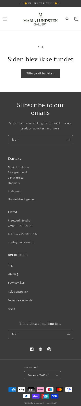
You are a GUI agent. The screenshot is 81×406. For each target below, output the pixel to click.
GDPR (11, 309)
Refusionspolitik (18, 291)
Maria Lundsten (36, 403)
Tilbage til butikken (40, 73)
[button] (5, 18)
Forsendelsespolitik (20, 300)
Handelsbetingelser (21, 199)
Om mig (13, 274)
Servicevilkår (16, 282)
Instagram (14, 191)
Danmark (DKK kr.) (38, 375)
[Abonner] (68, 139)
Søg (10, 265)
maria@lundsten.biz (21, 242)
